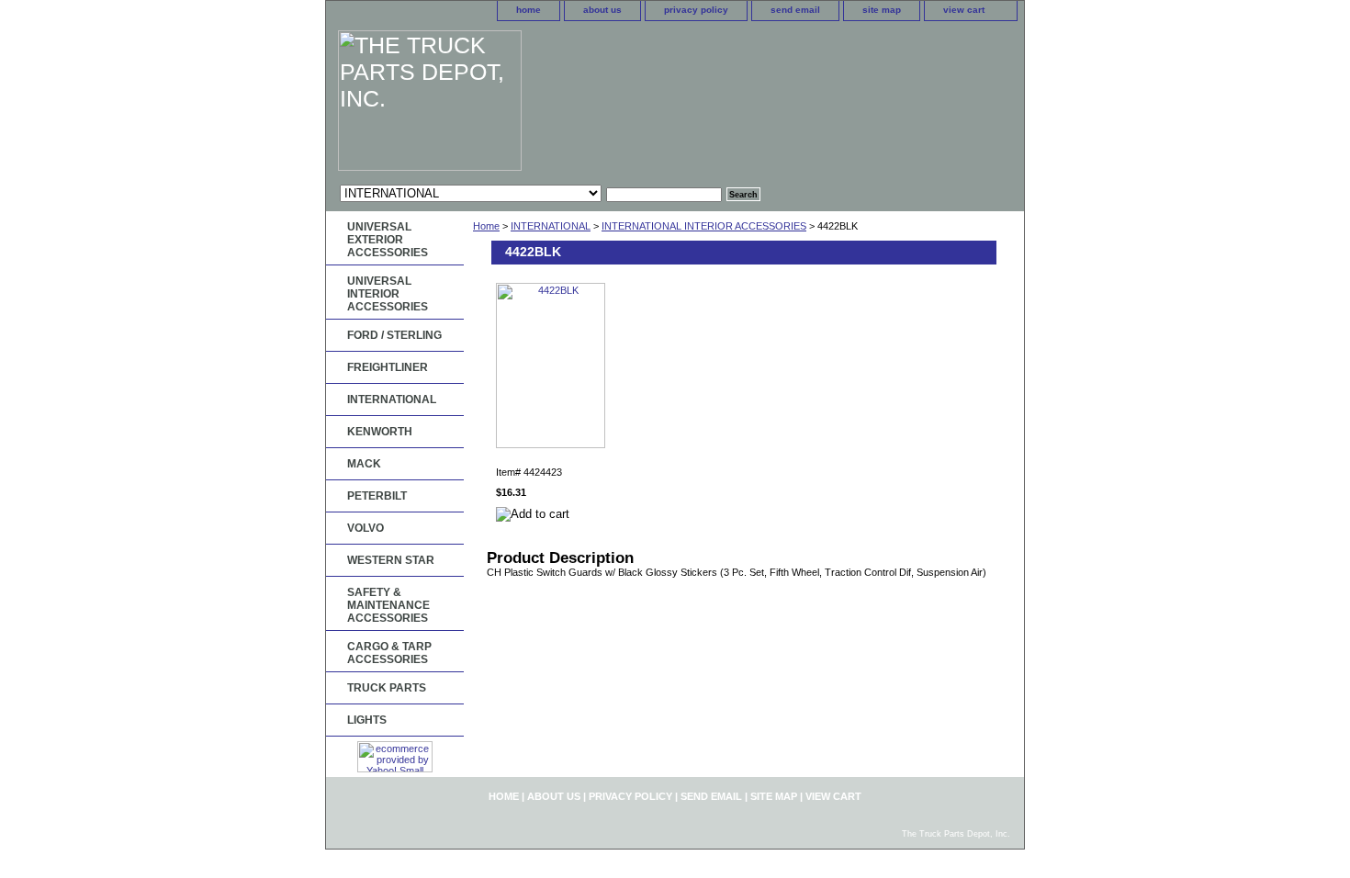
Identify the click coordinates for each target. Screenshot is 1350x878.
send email (795, 10)
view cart (963, 10)
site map (881, 10)
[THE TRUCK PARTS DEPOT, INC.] (555, 102)
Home (486, 225)
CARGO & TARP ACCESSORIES (389, 653)
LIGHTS (367, 720)
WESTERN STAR (390, 560)
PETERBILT (377, 496)
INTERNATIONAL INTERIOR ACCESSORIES (704, 225)
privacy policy (696, 10)
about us (602, 10)
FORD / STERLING (394, 335)
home (528, 10)
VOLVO (365, 528)
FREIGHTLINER (387, 367)
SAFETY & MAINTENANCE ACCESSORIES (388, 605)
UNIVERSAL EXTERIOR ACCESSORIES (387, 239)
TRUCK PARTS (386, 687)
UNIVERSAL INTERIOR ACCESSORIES (387, 294)
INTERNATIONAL (551, 225)
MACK (364, 463)
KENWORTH (379, 431)
